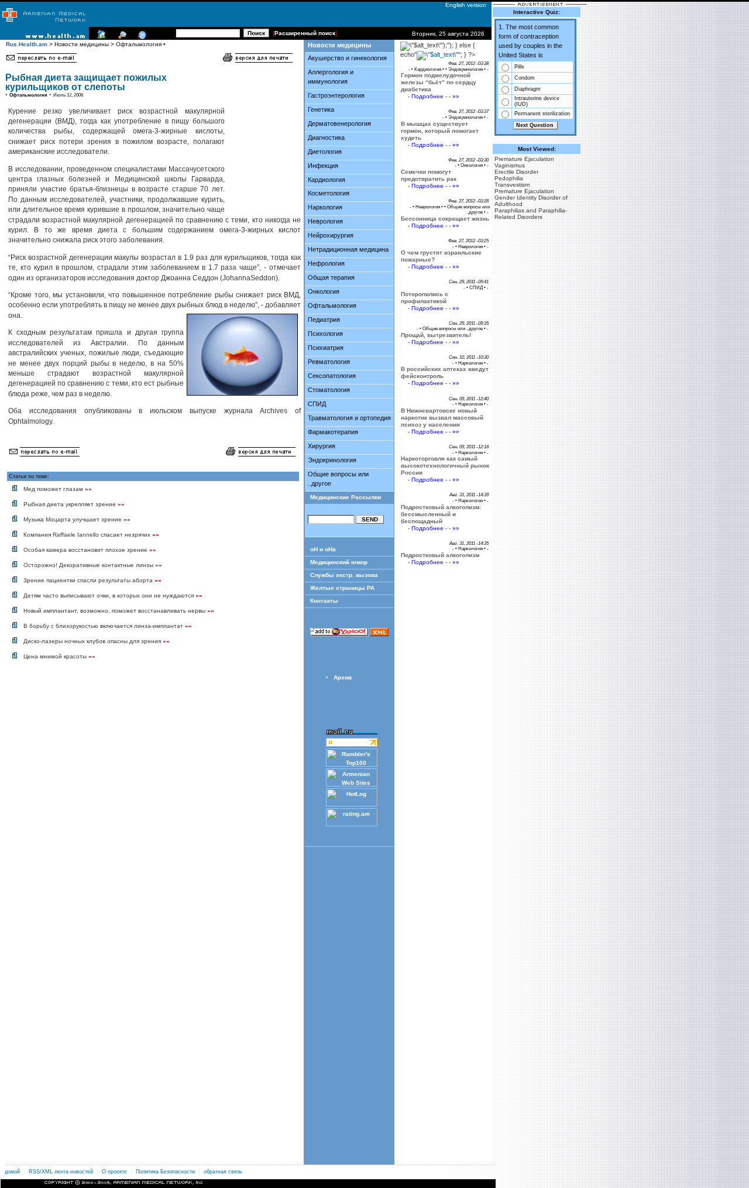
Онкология (323, 291)
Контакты (324, 601)
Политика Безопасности (165, 1172)
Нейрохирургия (330, 235)
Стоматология (329, 389)
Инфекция (323, 165)
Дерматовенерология (339, 123)
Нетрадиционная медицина (348, 249)
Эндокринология (332, 459)
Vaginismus (509, 165)
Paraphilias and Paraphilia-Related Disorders (530, 213)
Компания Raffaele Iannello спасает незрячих (91, 534)
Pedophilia (508, 178)
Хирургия (321, 445)
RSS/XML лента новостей (61, 1172)
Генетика (321, 109)
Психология (325, 333)
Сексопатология (332, 375)
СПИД (317, 403)
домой (12, 1172)
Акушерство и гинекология (347, 57)
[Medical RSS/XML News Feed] (140, 37)
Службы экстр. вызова (344, 575)
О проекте (114, 1172)
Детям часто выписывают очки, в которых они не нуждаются (112, 595)
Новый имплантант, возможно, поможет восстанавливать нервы (118, 610)
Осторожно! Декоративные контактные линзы (92, 565)
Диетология (325, 151)
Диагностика (326, 137)
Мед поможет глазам (57, 489)
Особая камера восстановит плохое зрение (89, 550)
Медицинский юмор (338, 562)
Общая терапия (331, 277)
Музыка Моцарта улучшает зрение (76, 519)
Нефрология (326, 263)
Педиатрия (324, 319)
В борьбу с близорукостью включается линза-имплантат (107, 626)
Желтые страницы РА (342, 588)
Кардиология (326, 179)
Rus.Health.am (26, 44)
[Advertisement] (261, 138)
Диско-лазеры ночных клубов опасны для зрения (96, 641)
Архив (343, 677)
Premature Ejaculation (524, 159)
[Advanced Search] (120, 37)
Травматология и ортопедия (349, 417)
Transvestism (512, 184)
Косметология (328, 193)
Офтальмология (332, 305)
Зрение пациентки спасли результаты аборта (92, 580)
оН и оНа (323, 549)
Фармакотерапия (333, 431)
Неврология (325, 221)
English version (463, 5)
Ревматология (329, 361)
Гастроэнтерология (336, 95)
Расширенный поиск (304, 33)
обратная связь (223, 1172)
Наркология (325, 207)
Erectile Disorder (516, 172)
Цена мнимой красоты (59, 656)
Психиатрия (325, 347)
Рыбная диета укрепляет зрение (74, 504)
